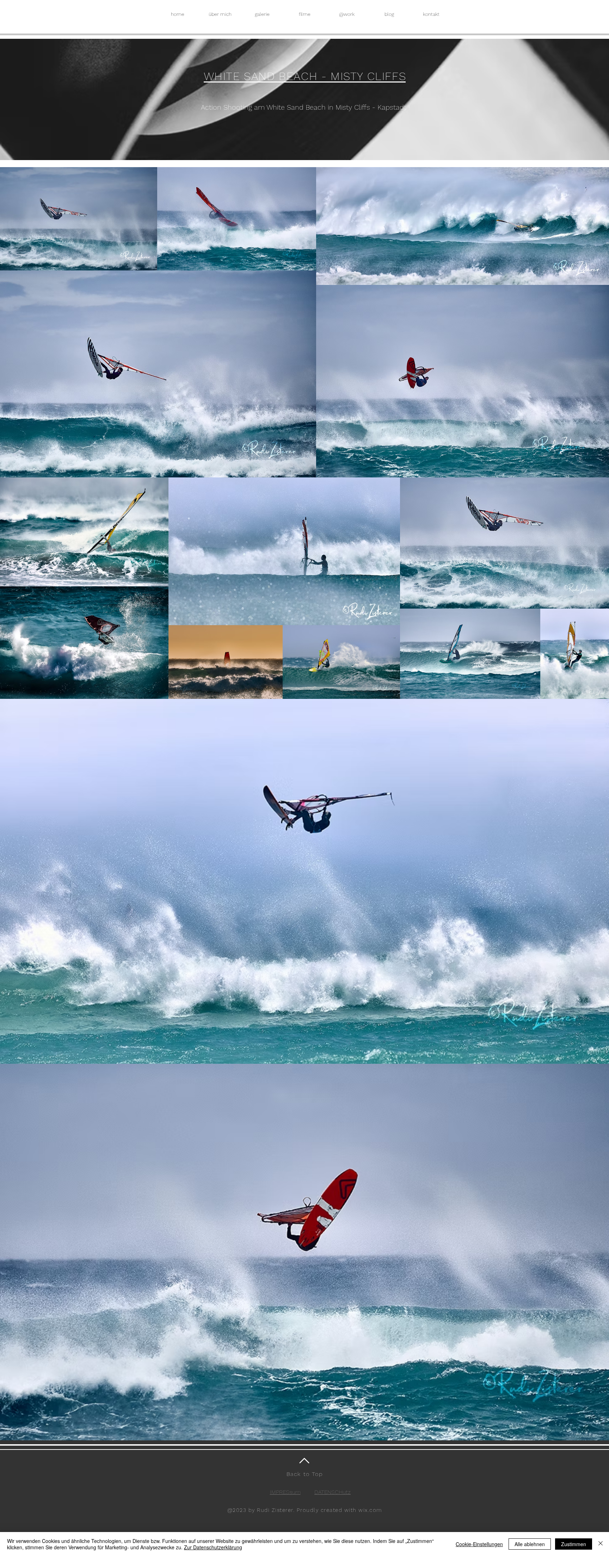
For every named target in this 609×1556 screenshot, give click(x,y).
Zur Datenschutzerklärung (213, 1547)
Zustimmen (573, 1544)
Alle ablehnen (530, 1544)
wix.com (370, 1510)
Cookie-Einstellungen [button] (479, 1544)
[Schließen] (600, 1544)
